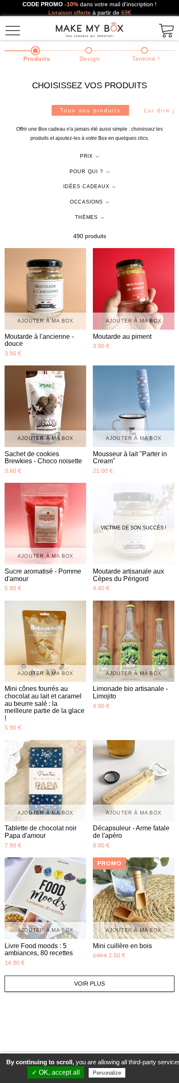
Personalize (107, 1073)
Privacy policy (145, 1072)
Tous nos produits (90, 110)
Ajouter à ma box (45, 321)
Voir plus (89, 983)
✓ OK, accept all (56, 1072)
